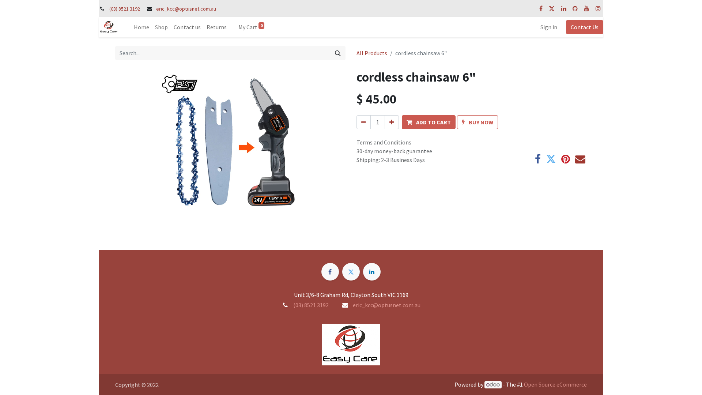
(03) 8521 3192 (124, 8)
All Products (371, 53)
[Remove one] (363, 122)
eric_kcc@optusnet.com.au (186, 8)
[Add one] (392, 122)
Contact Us (585, 27)
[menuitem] (141, 27)
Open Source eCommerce (555, 384)
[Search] (338, 53)
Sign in (548, 27)
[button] (429, 122)
